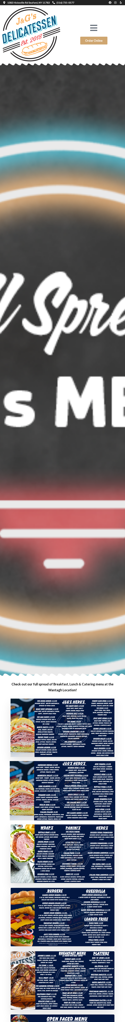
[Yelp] (120, 2)
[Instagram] (115, 2)
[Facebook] (110, 2)
